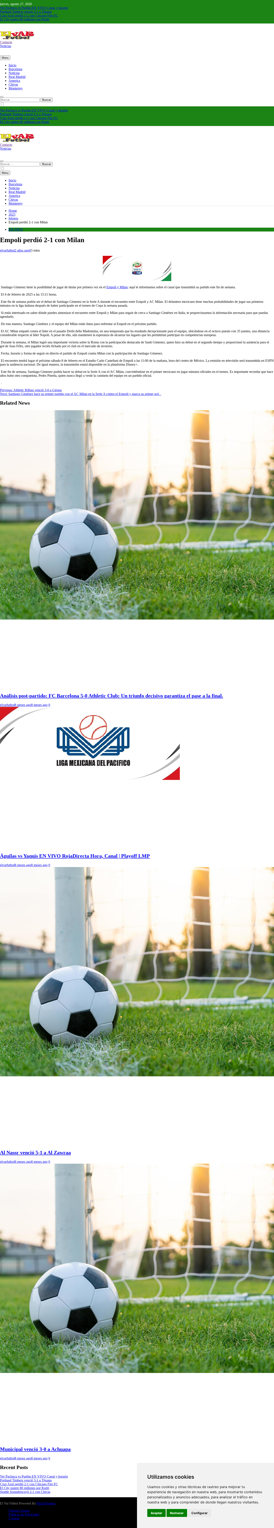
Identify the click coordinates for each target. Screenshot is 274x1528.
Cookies (14, 1518)
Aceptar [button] (156, 1513)
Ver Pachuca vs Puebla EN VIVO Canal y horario (34, 8)
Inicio (12, 65)
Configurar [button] (199, 1513)
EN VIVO (16, 229)
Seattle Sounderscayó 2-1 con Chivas (25, 1492)
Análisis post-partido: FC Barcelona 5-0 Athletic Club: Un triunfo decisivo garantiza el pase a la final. (111, 696)
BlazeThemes (46, 1503)
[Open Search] (1, 96)
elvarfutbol (7, 250)
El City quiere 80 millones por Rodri (24, 19)
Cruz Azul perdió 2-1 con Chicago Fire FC (29, 15)
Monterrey (16, 88)
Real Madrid (17, 77)
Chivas (13, 84)
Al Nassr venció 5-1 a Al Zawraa (35, 1152)
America (14, 80)
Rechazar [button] (177, 1513)
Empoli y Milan (117, 287)
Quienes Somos (19, 1510)
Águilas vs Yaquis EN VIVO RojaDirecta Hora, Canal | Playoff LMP (75, 856)
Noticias (14, 73)
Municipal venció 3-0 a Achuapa (35, 1449)
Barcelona (15, 69)
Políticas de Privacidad (24, 1514)
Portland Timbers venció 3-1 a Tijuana (26, 11)
